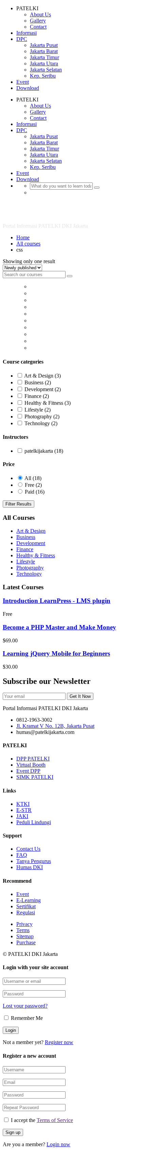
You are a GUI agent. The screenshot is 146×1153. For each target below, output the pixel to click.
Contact (38, 27)
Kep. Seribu (43, 76)
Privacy (24, 924)
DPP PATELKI (33, 759)
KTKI (23, 804)
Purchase (26, 942)
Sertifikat (26, 906)
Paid (34, 492)
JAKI (22, 816)
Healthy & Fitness (47, 403)
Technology (40, 423)
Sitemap (25, 936)
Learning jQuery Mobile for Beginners (56, 653)
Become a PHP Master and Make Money (59, 627)
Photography (41, 416)
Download (27, 88)
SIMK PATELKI (34, 777)
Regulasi (25, 912)
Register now (59, 1042)
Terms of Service (55, 1120)
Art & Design (42, 376)
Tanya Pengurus (33, 861)
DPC (21, 39)
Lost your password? (25, 1006)
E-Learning (28, 900)
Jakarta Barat (44, 51)
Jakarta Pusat (44, 45)
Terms (23, 930)
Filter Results (18, 504)
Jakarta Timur (44, 57)
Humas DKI (29, 867)
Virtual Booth (30, 765)
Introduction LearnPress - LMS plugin (56, 600)
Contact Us (28, 849)
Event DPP (28, 771)
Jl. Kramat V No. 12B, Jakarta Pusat (55, 726)
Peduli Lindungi (33, 822)
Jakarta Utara (44, 63)
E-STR (24, 810)
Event (22, 82)
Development (42, 389)
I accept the (42, 1120)
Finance (36, 396)
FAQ (21, 855)
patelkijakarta (43, 451)
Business (37, 382)
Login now (58, 1144)
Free (33, 485)
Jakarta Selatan (46, 70)
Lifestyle (37, 410)
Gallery (38, 20)
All (32, 478)
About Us (40, 14)
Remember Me (26, 1018)
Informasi (26, 33)
